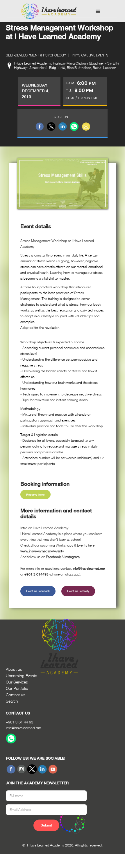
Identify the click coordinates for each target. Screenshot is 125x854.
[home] (47, 11)
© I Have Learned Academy (43, 845)
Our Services (17, 681)
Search (12, 701)
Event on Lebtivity (78, 591)
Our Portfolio (17, 688)
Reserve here (35, 494)
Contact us (15, 694)
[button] (98, 11)
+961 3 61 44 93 (19, 722)
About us (14, 669)
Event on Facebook (38, 591)
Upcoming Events (21, 675)
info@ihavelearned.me (23, 727)
